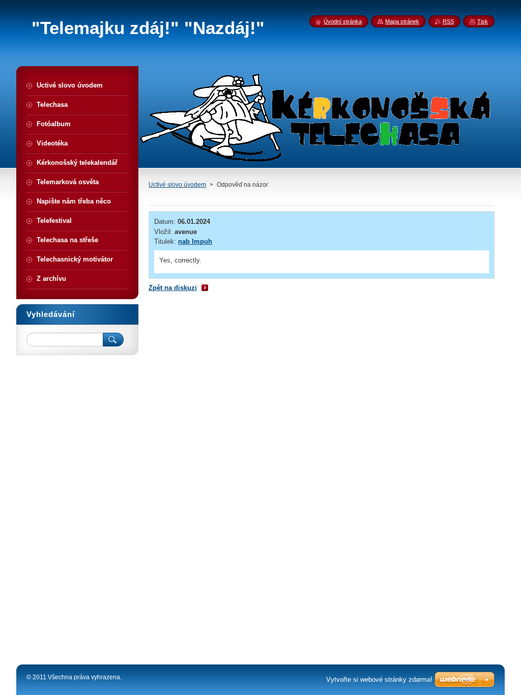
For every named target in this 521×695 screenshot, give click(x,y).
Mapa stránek (402, 21)
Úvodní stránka (343, 21)
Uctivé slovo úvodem (177, 185)
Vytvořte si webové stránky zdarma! (379, 679)
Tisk (482, 21)
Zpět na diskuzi (173, 288)
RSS (448, 21)
